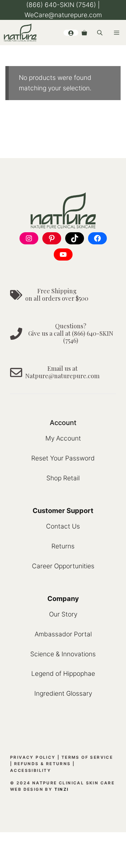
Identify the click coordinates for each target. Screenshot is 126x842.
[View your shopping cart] (84, 32)
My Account (63, 438)
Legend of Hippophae (63, 674)
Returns (63, 546)
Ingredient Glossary (63, 693)
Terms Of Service (87, 757)
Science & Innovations (63, 654)
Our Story (63, 614)
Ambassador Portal (63, 634)
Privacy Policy (33, 757)
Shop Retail (63, 478)
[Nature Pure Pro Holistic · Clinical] (20, 32)
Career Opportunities (63, 566)
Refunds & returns (42, 763)
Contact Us (63, 526)
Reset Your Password (63, 458)
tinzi (61, 789)
